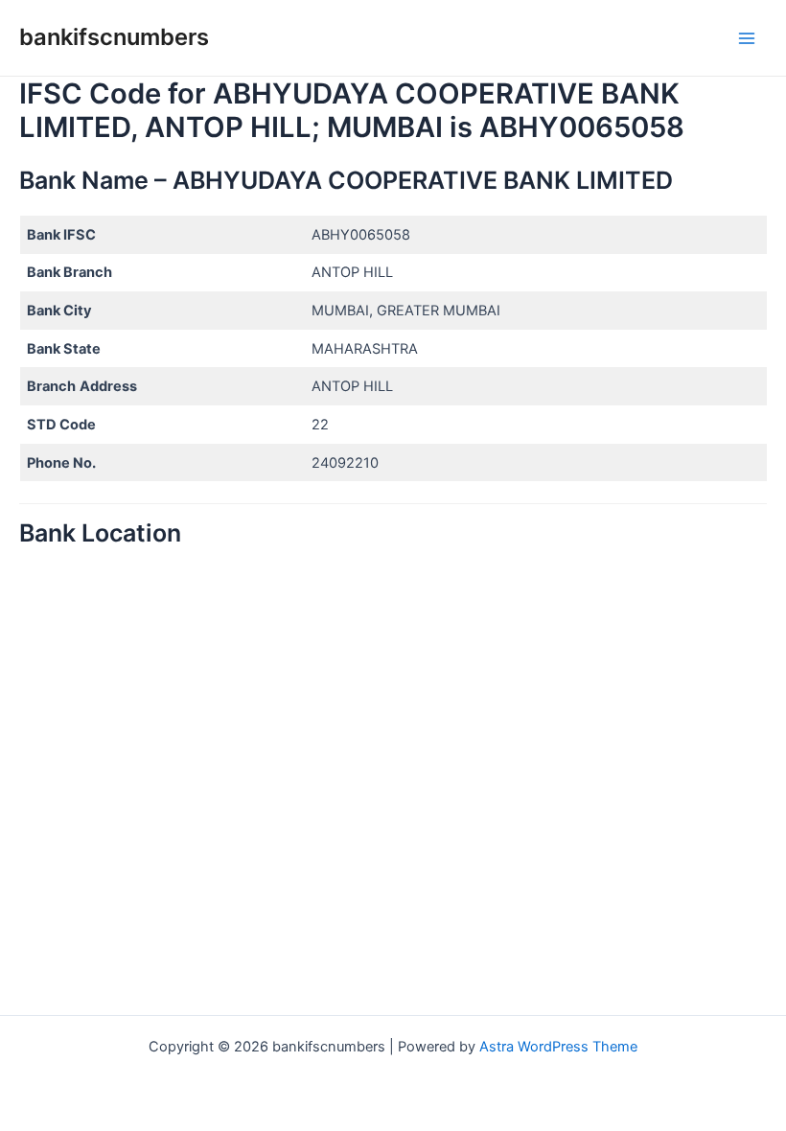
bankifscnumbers (114, 37)
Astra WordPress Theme (558, 1046)
